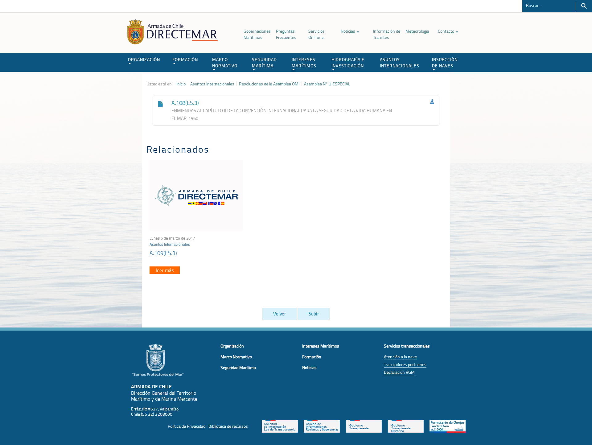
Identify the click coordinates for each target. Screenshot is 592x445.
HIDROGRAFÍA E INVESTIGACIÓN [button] (347, 62)
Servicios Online (316, 34)
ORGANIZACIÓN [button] (144, 59)
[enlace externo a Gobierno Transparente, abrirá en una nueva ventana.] (364, 425)
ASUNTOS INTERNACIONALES (399, 62)
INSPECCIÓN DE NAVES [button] (445, 62)
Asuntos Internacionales (212, 83)
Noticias (348, 31)
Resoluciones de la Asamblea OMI (269, 83)
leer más (165, 270)
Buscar (584, 6)
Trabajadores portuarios (405, 364)
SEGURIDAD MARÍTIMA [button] (264, 62)
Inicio (181, 83)
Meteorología (417, 31)
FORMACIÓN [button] (185, 59)
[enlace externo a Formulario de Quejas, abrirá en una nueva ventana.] (448, 425)
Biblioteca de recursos (228, 426)
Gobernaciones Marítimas (257, 34)
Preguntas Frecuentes (286, 34)
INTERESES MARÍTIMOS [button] (304, 62)
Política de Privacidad (186, 426)
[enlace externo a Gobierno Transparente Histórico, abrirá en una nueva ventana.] (406, 425)
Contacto (446, 31)
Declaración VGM (399, 372)
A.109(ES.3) (163, 253)
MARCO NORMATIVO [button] (224, 62)
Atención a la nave (400, 357)
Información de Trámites (386, 34)
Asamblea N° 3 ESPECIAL (327, 83)
